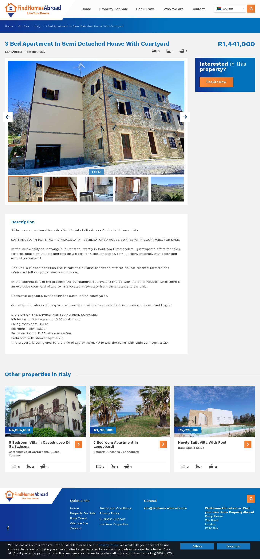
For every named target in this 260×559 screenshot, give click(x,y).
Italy (37, 26)
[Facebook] (8, 528)
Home (86, 9)
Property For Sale (113, 9)
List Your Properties (114, 524)
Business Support (112, 519)
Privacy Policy (110, 513)
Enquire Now (216, 82)
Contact (198, 9)
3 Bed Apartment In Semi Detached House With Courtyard (84, 26)
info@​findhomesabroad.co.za (165, 508)
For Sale (23, 26)
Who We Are (173, 9)
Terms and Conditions (116, 508)
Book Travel (146, 9)
